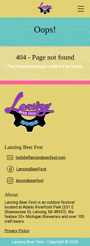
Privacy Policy (17, 230)
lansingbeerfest (30, 180)
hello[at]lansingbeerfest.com (41, 157)
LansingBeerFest (31, 169)
